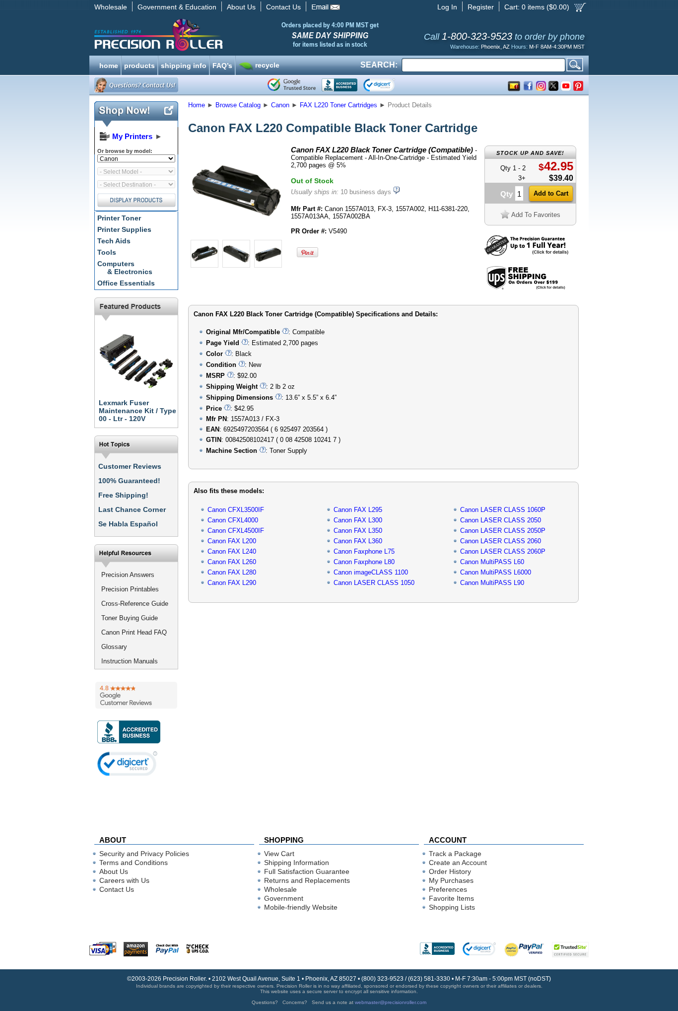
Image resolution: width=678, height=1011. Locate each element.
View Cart (279, 854)
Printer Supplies (124, 229)
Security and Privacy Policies (144, 854)
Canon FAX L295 (358, 509)
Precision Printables (130, 589)
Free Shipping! (123, 495)
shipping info (183, 65)
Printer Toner (119, 218)
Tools (106, 252)
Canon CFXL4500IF (235, 530)
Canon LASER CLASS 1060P (502, 509)
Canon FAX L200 (231, 541)
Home (196, 105)
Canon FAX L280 (231, 572)
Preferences (448, 889)
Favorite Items (451, 898)
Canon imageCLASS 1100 (371, 572)
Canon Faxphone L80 (364, 562)
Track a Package (455, 854)
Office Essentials (126, 283)
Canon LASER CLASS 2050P (502, 530)
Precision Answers (127, 574)
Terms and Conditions (133, 863)
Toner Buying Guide (129, 618)
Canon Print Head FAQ (134, 632)
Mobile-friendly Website (301, 907)
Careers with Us (124, 880)
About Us (241, 7)
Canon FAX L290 (231, 582)
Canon (280, 105)
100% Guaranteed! (129, 481)
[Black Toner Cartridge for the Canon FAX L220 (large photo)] (236, 234)
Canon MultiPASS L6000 (495, 572)
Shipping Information (296, 863)
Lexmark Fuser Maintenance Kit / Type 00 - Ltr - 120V (137, 411)
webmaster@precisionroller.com (390, 1002)
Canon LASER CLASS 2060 (500, 541)
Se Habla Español (128, 524)
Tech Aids (114, 241)
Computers (124, 268)
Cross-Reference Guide (134, 603)
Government (283, 898)
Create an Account (458, 863)
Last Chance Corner (132, 509)
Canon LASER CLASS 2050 (500, 520)
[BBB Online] (339, 84)
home (108, 65)
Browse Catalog (238, 105)
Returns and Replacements (307, 880)
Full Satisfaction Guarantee (306, 871)
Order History (450, 871)
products (139, 65)
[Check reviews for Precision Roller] (136, 695)
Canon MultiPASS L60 (492, 562)
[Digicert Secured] (127, 763)
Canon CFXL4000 (232, 520)
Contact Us (283, 7)
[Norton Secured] (387, 84)
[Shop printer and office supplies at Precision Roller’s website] (210, 35)
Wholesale (110, 7)
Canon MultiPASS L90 (492, 582)
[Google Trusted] (292, 84)
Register (481, 7)
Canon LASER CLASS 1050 (374, 582)
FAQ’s (222, 65)
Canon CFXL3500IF (235, 509)
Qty (506, 194)
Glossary (114, 646)
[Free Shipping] (525, 287)
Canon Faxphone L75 (364, 551)
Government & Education (176, 7)
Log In (447, 7)
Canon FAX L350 (358, 530)
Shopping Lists (452, 907)
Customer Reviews (129, 466)
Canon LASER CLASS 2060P (502, 551)
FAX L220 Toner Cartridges (338, 105)
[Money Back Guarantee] (526, 253)
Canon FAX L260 (231, 562)
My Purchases (451, 880)
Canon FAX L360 (358, 541)
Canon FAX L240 (231, 551)
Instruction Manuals (129, 661)
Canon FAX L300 (358, 520)
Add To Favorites (535, 214)
